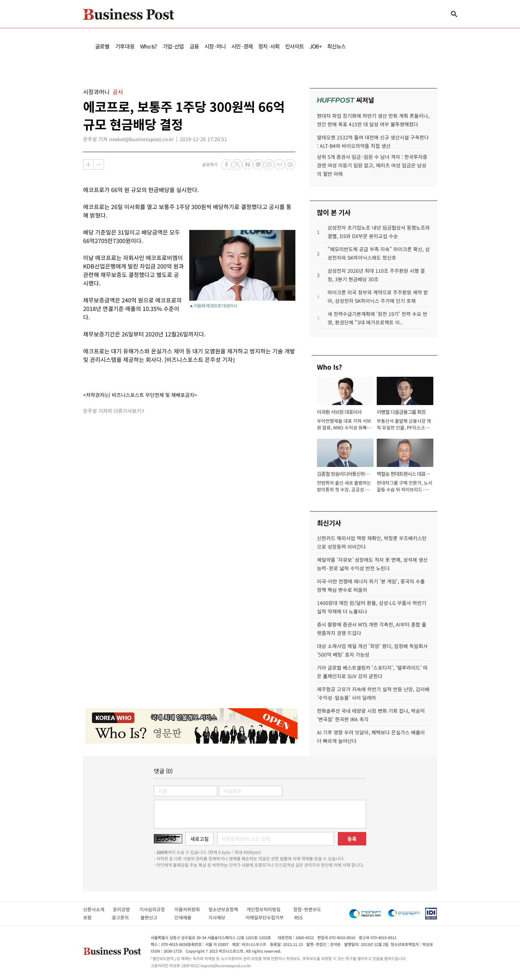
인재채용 (187, 917)
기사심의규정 (156, 909)
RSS (298, 917)
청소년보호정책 (227, 909)
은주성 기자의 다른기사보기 (112, 410)
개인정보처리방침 (270, 909)
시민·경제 (242, 46)
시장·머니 (215, 46)
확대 (88, 164)
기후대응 (125, 46)
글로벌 (102, 46)
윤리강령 (126, 909)
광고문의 (122, 917)
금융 (194, 46)
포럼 (93, 917)
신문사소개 (98, 909)
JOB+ (316, 46)
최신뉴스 (336, 46)
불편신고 (153, 917)
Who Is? (148, 46)
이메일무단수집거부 (266, 917)
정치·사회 (268, 46)
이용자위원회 (191, 909)
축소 (98, 164)
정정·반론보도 (307, 909)
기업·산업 (173, 46)
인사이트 (294, 46)
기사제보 (223, 917)
